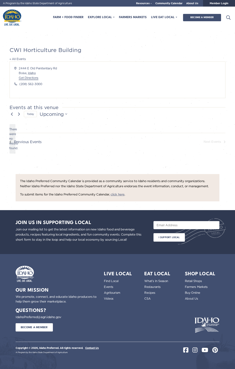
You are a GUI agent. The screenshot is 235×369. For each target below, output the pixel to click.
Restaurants (152, 287)
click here (117, 194)
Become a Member (202, 17)
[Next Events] (19, 114)
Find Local (111, 281)
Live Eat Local (163, 17)
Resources (143, 3)
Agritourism (112, 293)
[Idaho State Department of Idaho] (206, 325)
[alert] (12, 139)
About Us (192, 3)
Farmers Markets (133, 17)
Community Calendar (168, 3)
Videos (108, 298)
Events (108, 287)
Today (30, 113)
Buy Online (192, 293)
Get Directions (28, 78)
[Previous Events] (12, 114)
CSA (147, 298)
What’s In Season (156, 281)
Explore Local (100, 17)
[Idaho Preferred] (12, 18)
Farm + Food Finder (68, 17)
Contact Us (92, 348)
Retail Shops (193, 281)
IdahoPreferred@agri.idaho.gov (38, 317)
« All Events (18, 59)
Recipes (149, 293)
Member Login (219, 3)
